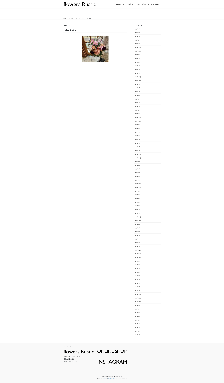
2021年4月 (137, 202)
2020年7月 (137, 228)
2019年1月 (137, 290)
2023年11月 (138, 117)
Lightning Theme (111, 378)
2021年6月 (137, 198)
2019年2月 (137, 287)
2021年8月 (137, 195)
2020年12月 (138, 217)
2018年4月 (137, 324)
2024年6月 (137, 95)
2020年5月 (137, 235)
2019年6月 (137, 272)
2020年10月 (138, 220)
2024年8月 (137, 88)
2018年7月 (137, 312)
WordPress (105, 378)
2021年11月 (138, 187)
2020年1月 (137, 246)
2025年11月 (138, 47)
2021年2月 (137, 209)
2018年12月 (138, 294)
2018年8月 (137, 309)
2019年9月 (137, 261)
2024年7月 (137, 91)
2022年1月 (137, 180)
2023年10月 (138, 121)
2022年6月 (137, 172)
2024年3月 (137, 106)
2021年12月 (138, 184)
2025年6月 (137, 62)
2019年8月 (137, 265)
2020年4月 (137, 239)
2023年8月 (137, 128)
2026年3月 (137, 36)
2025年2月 (137, 69)
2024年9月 (137, 84)
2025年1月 (137, 73)
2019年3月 (137, 283)
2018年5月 (137, 320)
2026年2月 (137, 40)
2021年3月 (137, 206)
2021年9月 (137, 191)
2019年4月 (137, 279)
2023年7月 (137, 132)
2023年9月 (137, 125)
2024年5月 (137, 99)
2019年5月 (137, 276)
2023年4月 (137, 139)
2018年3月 (137, 327)
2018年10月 (138, 301)
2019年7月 (137, 268)
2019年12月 (138, 250)
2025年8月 (137, 55)
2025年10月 (138, 51)
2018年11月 (138, 298)
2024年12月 (138, 77)
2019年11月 (138, 253)
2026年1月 (137, 43)
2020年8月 (137, 224)
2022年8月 (137, 165)
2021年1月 (137, 213)
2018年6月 (137, 316)
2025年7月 (137, 58)
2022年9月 (137, 161)
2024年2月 (137, 110)
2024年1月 (137, 114)
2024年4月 (137, 102)
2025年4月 (137, 66)
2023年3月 (137, 143)
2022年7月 (137, 169)
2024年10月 (138, 80)
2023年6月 (137, 136)
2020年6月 (137, 231)
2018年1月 (137, 335)
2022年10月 (138, 158)
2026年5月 (137, 32)
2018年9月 (137, 305)
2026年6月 (137, 29)
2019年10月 (138, 257)
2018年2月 (137, 331)
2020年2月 (137, 242)
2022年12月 (138, 154)
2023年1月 (137, 150)
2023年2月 (137, 147)
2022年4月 (137, 176)
